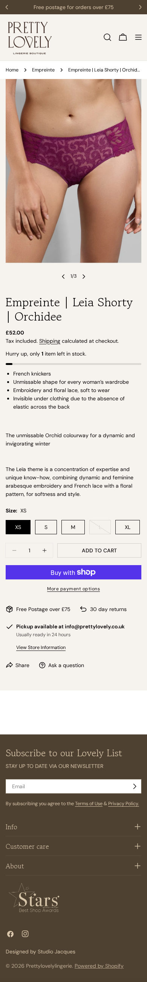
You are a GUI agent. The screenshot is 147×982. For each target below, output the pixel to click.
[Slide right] (84, 277)
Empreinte (43, 70)
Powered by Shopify (99, 965)
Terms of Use (89, 804)
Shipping (49, 340)
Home (12, 70)
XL (127, 527)
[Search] (107, 37)
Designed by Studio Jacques (40, 951)
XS (18, 527)
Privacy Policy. (123, 804)
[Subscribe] (135, 786)
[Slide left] (63, 277)
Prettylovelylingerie (49, 965)
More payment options (73, 589)
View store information (41, 648)
